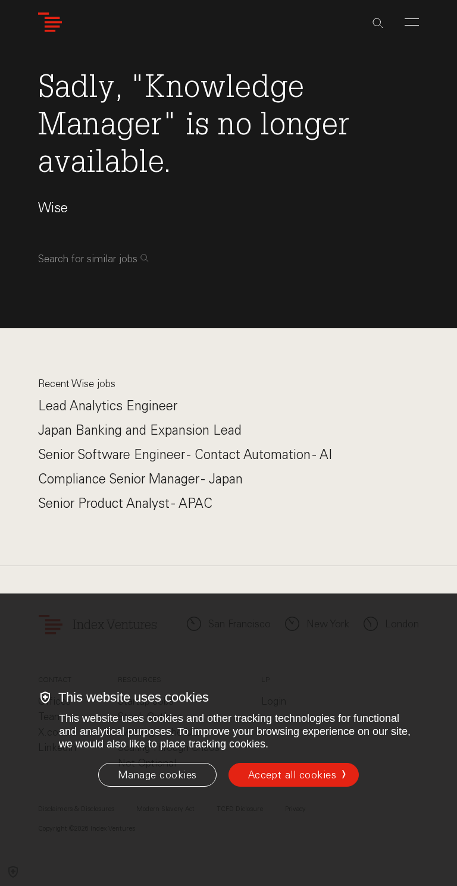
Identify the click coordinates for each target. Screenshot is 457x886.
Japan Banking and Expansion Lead (140, 430)
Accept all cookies (292, 775)
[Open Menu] (412, 22)
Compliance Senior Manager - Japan (140, 479)
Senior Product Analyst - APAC (125, 503)
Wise (53, 208)
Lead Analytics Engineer (107, 406)
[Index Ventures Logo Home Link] (50, 22)
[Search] (377, 23)
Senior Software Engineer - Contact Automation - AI (185, 455)
